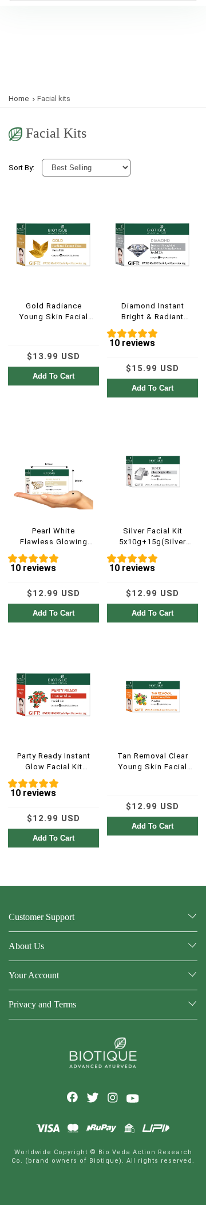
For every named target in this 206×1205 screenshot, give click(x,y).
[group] (152, 340)
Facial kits (53, 98)
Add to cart (53, 376)
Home (19, 98)
